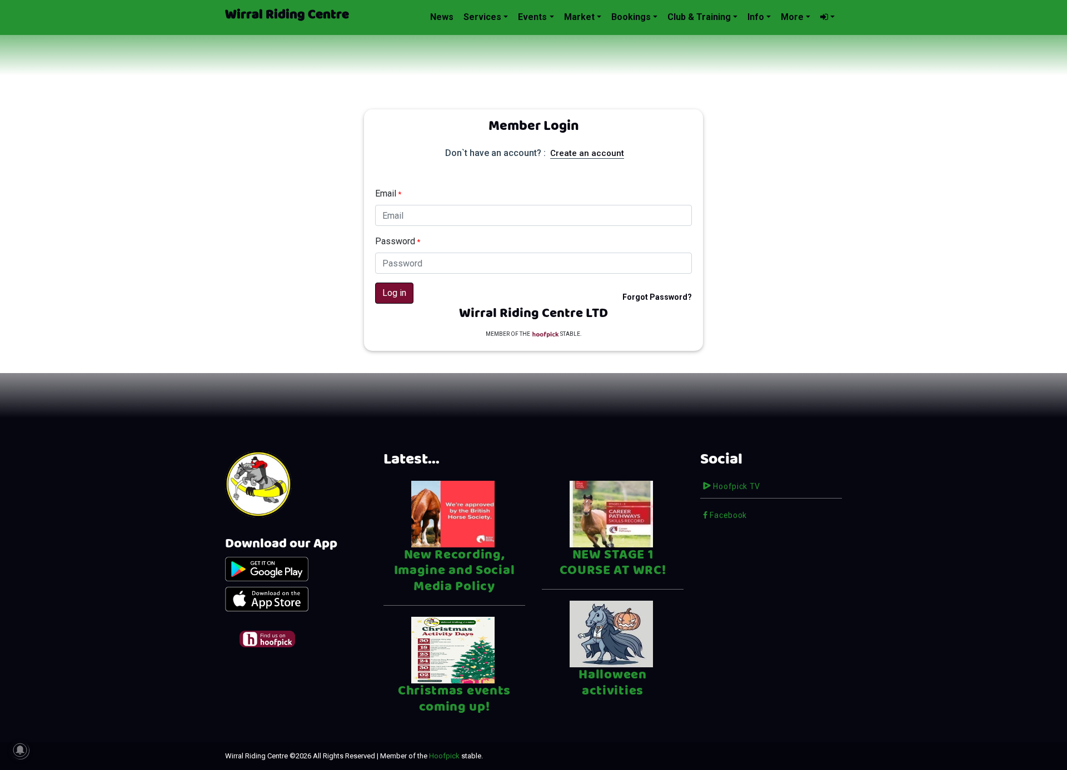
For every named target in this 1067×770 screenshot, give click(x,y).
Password (397, 241)
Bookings (631, 17)
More (792, 17)
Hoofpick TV (735, 486)
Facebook (727, 515)
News (441, 17)
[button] (827, 17)
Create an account (587, 153)
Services (482, 17)
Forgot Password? (657, 297)
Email (388, 193)
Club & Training (699, 17)
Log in (394, 293)
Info (755, 17)
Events (532, 17)
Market (579, 17)
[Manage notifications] (20, 750)
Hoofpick (444, 756)
